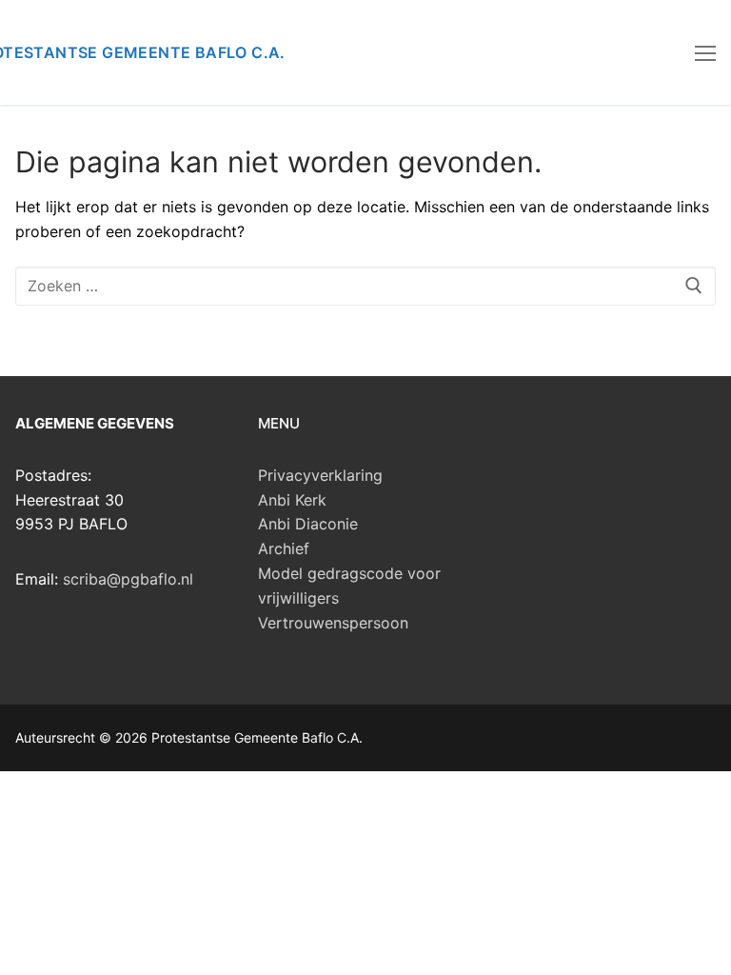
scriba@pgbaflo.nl (128, 578)
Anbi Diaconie (308, 523)
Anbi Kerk (292, 499)
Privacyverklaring (320, 475)
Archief (283, 548)
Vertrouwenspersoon (333, 622)
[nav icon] (705, 52)
